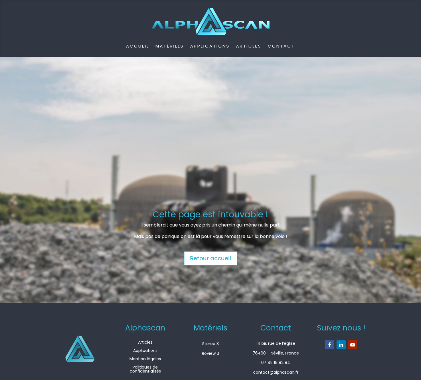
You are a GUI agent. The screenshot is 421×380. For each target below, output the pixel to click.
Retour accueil (210, 258)
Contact (281, 46)
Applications (210, 46)
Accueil (137, 46)
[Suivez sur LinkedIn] (341, 344)
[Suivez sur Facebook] (329, 344)
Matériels (170, 46)
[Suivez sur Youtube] (352, 344)
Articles (248, 46)
